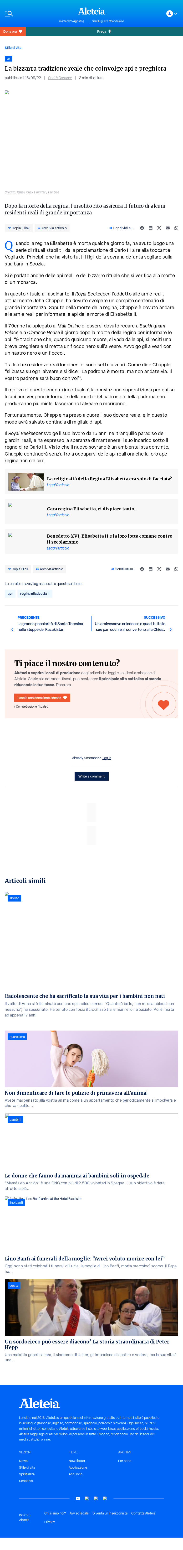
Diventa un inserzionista (109, 1513)
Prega (101, 31)
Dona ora (10, 31)
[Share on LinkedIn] (150, 228)
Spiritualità (27, 1474)
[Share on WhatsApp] (176, 228)
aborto (14, 898)
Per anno (124, 1461)
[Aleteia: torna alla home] (91, 11)
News (23, 1461)
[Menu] (29, 13)
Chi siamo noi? (55, 1513)
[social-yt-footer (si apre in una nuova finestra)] (78, 1498)
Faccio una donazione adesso (39, 697)
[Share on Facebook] (142, 228)
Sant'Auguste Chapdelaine (108, 21)
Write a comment (91, 776)
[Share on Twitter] (159, 228)
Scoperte (26, 1481)
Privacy (49, 1522)
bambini (15, 1119)
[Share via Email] (168, 228)
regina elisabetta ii (35, 593)
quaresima (17, 1037)
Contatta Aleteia (143, 1513)
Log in (106, 758)
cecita (14, 1285)
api (10, 593)
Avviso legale (79, 1513)
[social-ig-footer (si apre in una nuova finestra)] (105, 1498)
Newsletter (77, 1461)
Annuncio (75, 1474)
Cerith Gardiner (60, 77)
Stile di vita (13, 47)
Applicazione (78, 1467)
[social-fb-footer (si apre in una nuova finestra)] (87, 1498)
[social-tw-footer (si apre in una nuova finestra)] (96, 1498)
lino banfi (16, 1202)
